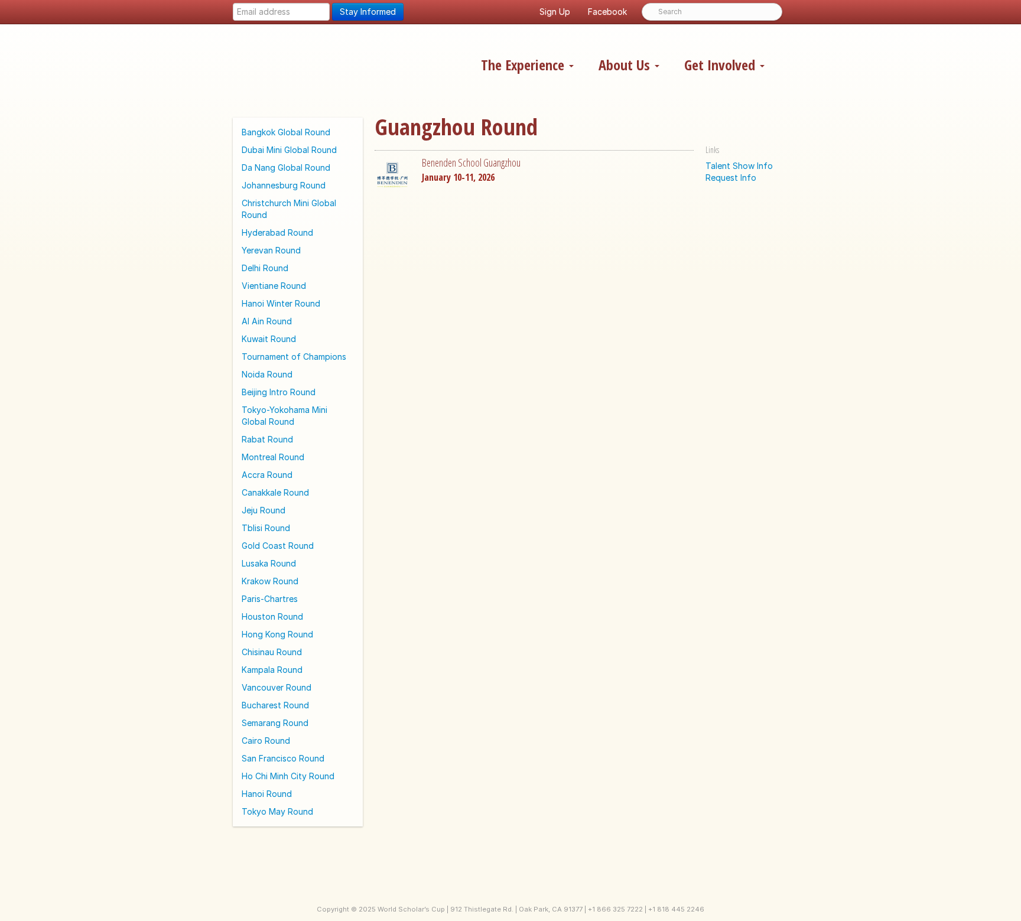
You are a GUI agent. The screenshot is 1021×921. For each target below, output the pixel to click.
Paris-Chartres (270, 599)
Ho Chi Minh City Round (288, 776)
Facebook (607, 11)
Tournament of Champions (294, 357)
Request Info (730, 178)
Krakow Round (270, 581)
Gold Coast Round (278, 546)
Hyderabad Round (277, 232)
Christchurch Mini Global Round (289, 209)
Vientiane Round (274, 286)
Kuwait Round (269, 339)
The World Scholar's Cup (348, 63)
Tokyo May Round (277, 811)
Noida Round (267, 374)
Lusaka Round (269, 563)
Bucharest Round (275, 705)
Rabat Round (267, 439)
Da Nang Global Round (286, 167)
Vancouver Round (276, 687)
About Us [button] (626, 64)
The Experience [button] (524, 64)
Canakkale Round (275, 492)
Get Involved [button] (721, 64)
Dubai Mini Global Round (289, 150)
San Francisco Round (283, 758)
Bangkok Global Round (286, 132)
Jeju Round (263, 510)
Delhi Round (265, 268)
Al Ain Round (267, 321)
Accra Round (267, 475)
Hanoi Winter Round (281, 303)
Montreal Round (273, 457)
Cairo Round (266, 741)
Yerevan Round (271, 250)
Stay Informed (368, 11)
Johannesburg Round (284, 185)
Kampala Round (272, 670)
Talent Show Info (739, 166)
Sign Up (554, 11)
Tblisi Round (266, 528)
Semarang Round (275, 723)
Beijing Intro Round (279, 392)
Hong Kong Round (277, 634)
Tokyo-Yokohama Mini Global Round (284, 416)
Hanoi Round (267, 794)
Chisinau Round (272, 652)
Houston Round (272, 616)
